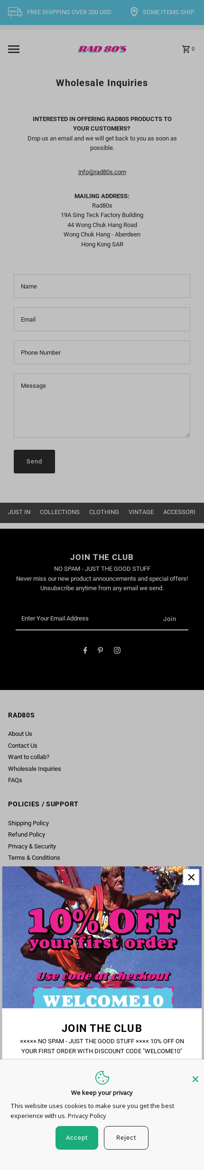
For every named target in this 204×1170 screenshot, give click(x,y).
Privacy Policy (87, 1115)
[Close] (195, 1075)
